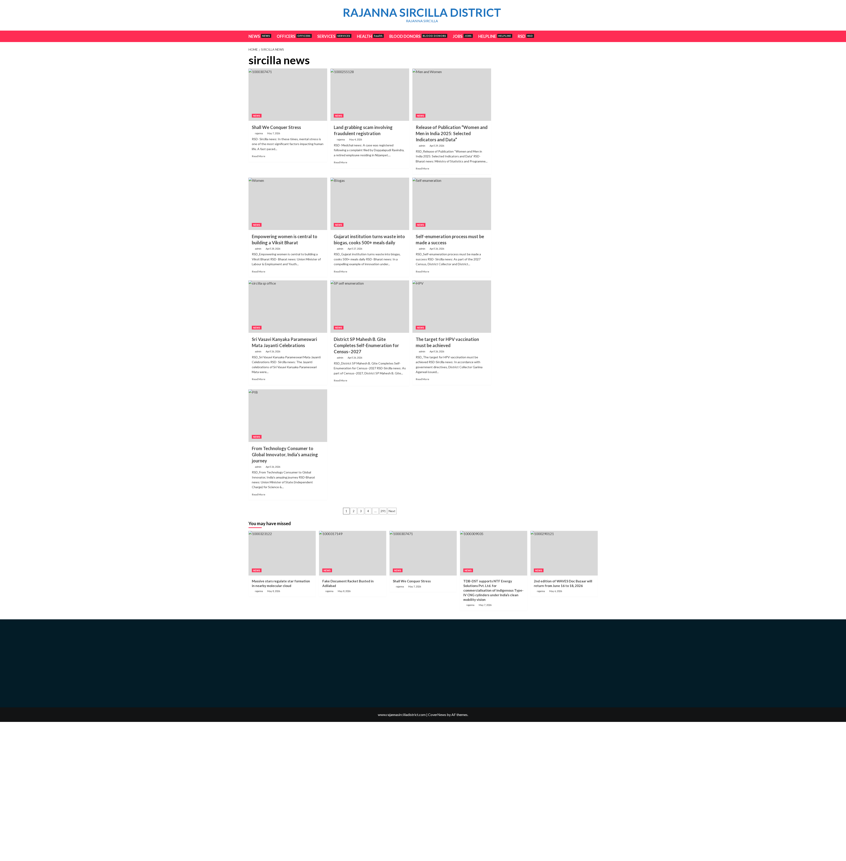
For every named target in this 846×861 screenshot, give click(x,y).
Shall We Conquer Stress (276, 127)
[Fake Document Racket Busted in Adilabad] (352, 553)
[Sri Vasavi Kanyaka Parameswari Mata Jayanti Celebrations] (288, 306)
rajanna (259, 133)
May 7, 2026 (273, 133)
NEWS (259, 36)
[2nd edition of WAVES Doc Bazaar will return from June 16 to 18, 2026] (564, 553)
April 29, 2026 (437, 145)
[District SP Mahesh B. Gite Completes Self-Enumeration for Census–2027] (369, 306)
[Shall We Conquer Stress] (288, 94)
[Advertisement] (546, 85)
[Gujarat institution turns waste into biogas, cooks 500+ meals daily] (369, 204)
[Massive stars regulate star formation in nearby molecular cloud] (282, 553)
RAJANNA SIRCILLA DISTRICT (422, 12)
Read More (258, 156)
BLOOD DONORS (417, 36)
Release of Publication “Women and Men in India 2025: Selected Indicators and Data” (452, 133)
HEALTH (370, 36)
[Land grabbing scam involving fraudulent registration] (369, 94)
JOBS (462, 36)
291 (383, 511)
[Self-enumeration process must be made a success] (451, 204)
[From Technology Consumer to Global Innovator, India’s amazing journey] (288, 415)
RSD (525, 36)
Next (392, 511)
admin (422, 145)
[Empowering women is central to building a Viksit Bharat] (288, 204)
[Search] (595, 36)
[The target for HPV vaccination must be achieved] (451, 306)
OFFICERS (294, 36)
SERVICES (333, 36)
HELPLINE (494, 36)
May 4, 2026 (355, 139)
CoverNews (437, 714)
